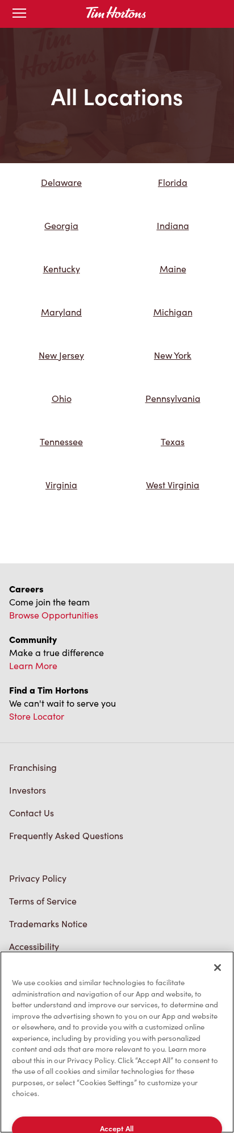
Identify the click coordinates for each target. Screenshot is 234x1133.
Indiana (173, 225)
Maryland (61, 312)
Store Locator (36, 716)
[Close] (217, 967)
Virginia (61, 485)
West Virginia (172, 485)
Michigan (173, 312)
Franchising (33, 767)
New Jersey (61, 355)
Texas (173, 441)
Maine (173, 269)
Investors (27, 790)
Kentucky (61, 269)
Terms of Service (43, 901)
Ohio (62, 398)
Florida (172, 182)
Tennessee (61, 441)
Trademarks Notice (48, 923)
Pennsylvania (172, 398)
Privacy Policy (37, 878)
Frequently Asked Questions (66, 835)
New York (172, 355)
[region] (117, 1042)
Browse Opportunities (53, 615)
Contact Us (31, 813)
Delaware (61, 182)
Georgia (61, 225)
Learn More (33, 665)
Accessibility (34, 946)
